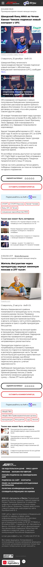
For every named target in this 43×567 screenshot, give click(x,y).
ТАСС (3, 72)
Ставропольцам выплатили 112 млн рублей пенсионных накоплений (25, 451)
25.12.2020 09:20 (7, 9)
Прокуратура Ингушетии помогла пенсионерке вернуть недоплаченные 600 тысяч (25, 431)
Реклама (6, 472)
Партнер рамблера (21, 556)
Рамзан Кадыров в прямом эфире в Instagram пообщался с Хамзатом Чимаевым (22, 230)
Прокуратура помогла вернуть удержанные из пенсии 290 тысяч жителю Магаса (24, 438)
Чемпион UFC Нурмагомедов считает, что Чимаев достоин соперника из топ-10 (24, 222)
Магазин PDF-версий (21, 472)
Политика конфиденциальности (18, 488)
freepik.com (5, 301)
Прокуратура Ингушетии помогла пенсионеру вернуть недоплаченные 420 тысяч (24, 445)
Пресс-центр (32, 469)
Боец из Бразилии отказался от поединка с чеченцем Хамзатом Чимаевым (24, 237)
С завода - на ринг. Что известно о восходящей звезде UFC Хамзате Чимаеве (24, 244)
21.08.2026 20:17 (7, 256)
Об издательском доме (13, 469)
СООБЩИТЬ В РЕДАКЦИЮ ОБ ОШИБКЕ (18, 492)
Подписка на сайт (10, 480)
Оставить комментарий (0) (21, 187)
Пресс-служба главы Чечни (12, 55)
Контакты (26, 480)
